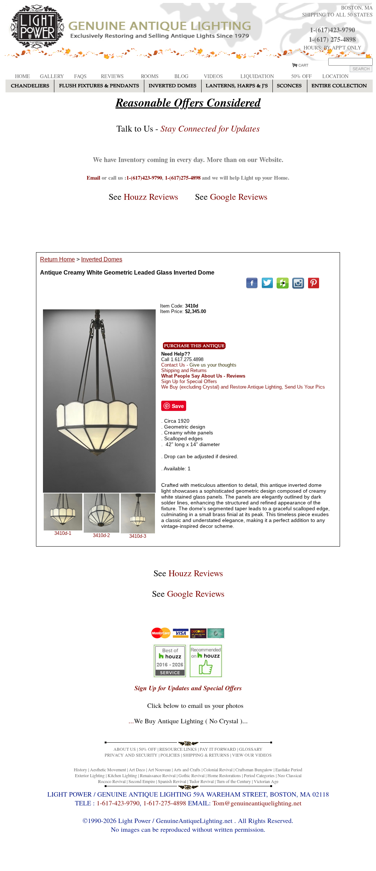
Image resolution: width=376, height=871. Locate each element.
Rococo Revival (112, 781)
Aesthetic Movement (108, 769)
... (188, 720)
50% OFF (301, 76)
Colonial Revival (217, 769)
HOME (22, 76)
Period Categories (259, 775)
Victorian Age (266, 781)
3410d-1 (62, 533)
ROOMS (150, 76)
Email (93, 177)
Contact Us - (198, 365)
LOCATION (335, 76)
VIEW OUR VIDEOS (252, 755)
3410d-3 (137, 536)
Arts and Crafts (187, 769)
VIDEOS (213, 76)
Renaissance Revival (158, 775)
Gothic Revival (191, 775)
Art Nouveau (159, 769)
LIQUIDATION (257, 76)
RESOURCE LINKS (178, 749)
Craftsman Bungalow (253, 769)
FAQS (80, 76)
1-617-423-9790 (118, 802)
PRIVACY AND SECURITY (131, 755)
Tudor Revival (201, 781)
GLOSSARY (251, 749)
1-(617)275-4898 (182, 177)
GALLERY (52, 76)
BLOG (181, 76)
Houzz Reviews (151, 196)
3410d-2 (101, 535)
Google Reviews (238, 196)
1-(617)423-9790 (332, 29)
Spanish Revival (172, 781)
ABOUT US (124, 749)
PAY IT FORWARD (218, 749)
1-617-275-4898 (164, 802)
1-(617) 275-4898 (332, 39)
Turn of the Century (234, 781)
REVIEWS (112, 76)
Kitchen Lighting (122, 775)
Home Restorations (224, 775)
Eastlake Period (288, 769)
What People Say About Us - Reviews (203, 376)
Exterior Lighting (90, 775)
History (80, 769)
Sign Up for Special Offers (189, 381)
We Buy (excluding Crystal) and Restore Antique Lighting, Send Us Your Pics (243, 387)
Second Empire (142, 781)
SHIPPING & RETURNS (206, 755)
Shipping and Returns (184, 370)
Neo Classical (289, 775)
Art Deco (137, 769)
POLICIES (170, 755)
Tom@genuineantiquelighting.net (257, 802)
